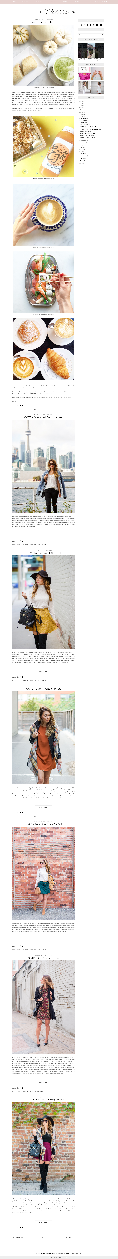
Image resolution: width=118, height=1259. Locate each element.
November (83, 120)
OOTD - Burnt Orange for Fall (43, 688)
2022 (80, 101)
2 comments (41, 409)
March (82, 153)
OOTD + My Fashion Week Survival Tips (43, 553)
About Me (77, 1)
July (82, 145)
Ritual (53, 94)
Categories (53, 1)
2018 (80, 110)
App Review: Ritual (43, 22)
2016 (80, 114)
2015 (80, 116)
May (82, 149)
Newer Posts (18, 1237)
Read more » (43, 536)
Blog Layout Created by (59, 1257)
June (82, 147)
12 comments (41, 544)
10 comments (41, 680)
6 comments (41, 949)
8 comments (41, 1091)
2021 (80, 103)
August (82, 142)
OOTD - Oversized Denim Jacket (43, 417)
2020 (80, 105)
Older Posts (68, 1237)
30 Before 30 (26, 1)
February (83, 156)
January (83, 158)
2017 (80, 112)
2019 (80, 107)
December (83, 118)
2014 (80, 161)
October (83, 122)
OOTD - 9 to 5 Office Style (43, 958)
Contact (65, 1)
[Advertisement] (91, 177)
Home (14, 1)
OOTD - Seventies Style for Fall (43, 824)
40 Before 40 (40, 1)
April (82, 151)
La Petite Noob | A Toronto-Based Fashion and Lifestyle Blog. (56, 1253)
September (83, 140)
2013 (80, 163)
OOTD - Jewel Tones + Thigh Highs (43, 1099)
